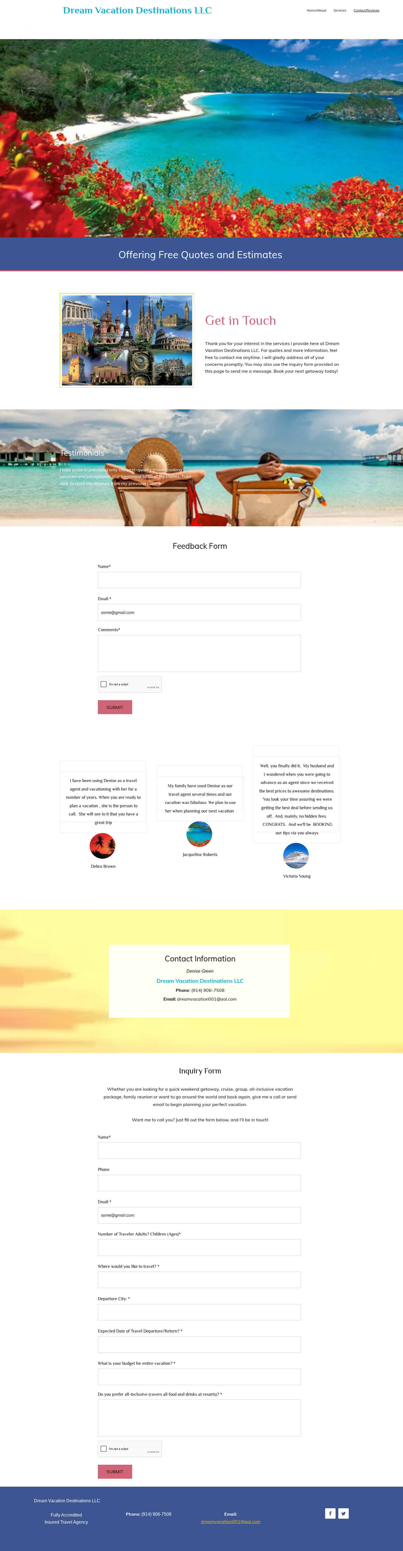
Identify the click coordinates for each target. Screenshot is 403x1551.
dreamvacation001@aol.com (207, 999)
